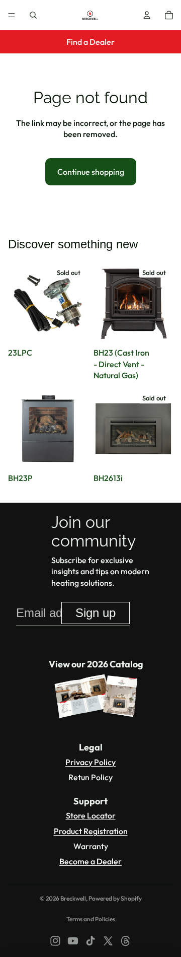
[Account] (147, 15)
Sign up (95, 613)
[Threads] (126, 941)
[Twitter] (108, 941)
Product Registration (91, 831)
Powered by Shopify (115, 898)
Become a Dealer (90, 861)
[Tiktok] (90, 941)
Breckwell (73, 898)
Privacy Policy (90, 762)
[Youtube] (73, 941)
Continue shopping (90, 172)
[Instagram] (55, 941)
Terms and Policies (90, 919)
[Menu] (11, 15)
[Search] (33, 15)
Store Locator (91, 815)
